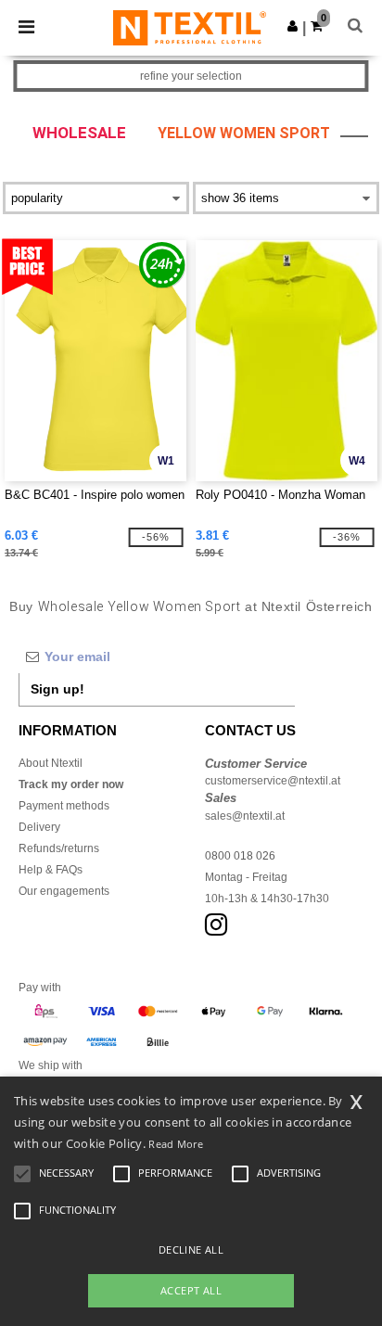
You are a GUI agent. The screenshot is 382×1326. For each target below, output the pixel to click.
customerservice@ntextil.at (272, 780)
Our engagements (64, 891)
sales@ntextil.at (245, 816)
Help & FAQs (51, 869)
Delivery (39, 827)
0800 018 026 (240, 855)
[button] (292, 26)
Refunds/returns (59, 848)
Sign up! (57, 689)
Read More (175, 1144)
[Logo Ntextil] (189, 26)
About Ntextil (51, 763)
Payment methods (64, 805)
